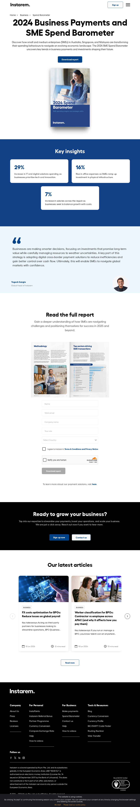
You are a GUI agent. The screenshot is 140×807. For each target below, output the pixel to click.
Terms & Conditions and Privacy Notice (81, 449)
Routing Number (96, 730)
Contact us (67, 720)
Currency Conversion (39, 725)
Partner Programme (39, 720)
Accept (58, 804)
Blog (90, 711)
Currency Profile (95, 720)
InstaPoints (34, 711)
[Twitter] (15, 757)
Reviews (14, 720)
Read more (70, 662)
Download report (53, 471)
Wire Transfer (94, 735)
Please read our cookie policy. (75, 805)
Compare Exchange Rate (41, 730)
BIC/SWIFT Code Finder (99, 725)
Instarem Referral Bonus (40, 715)
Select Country (49, 440)
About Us (14, 711)
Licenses (14, 725)
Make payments (70, 711)
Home (13, 14)
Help (31, 735)
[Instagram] (24, 757)
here (94, 483)
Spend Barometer (71, 715)
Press (12, 715)
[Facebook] (11, 757)
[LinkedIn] (19, 757)
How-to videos (36, 740)
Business (24, 14)
